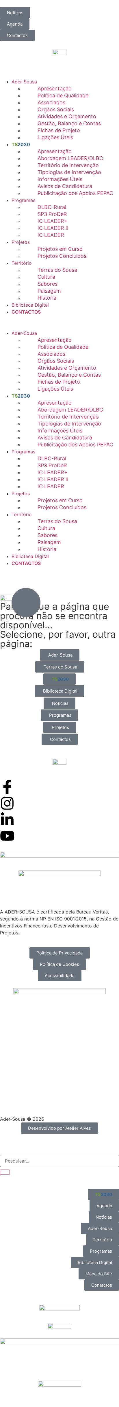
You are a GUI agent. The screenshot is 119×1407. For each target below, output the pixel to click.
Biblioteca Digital (30, 305)
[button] (59, 318)
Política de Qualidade (63, 95)
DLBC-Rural (52, 207)
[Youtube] (7, 836)
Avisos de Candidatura (65, 186)
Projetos (21, 242)
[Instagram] (7, 803)
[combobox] (59, 1161)
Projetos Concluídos (62, 256)
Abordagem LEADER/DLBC (70, 158)
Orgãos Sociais (56, 109)
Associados (51, 102)
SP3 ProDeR (52, 214)
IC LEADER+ (53, 221)
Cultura (46, 277)
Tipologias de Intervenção (69, 172)
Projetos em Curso (60, 249)
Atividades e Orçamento (67, 116)
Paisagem (49, 291)
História (47, 298)
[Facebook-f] (7, 787)
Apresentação (55, 88)
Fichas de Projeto (59, 130)
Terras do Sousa (57, 270)
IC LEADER (51, 235)
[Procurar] (5, 1172)
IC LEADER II (53, 228)
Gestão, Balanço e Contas (69, 123)
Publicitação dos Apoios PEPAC (75, 193)
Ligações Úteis (55, 137)
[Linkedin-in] (7, 819)
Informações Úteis (60, 179)
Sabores (47, 284)
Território (22, 263)
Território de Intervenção (68, 165)
